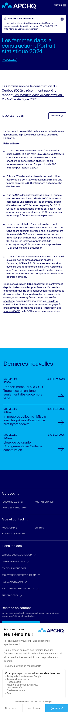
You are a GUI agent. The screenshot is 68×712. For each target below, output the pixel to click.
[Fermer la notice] (62, 19)
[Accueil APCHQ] (19, 5)
